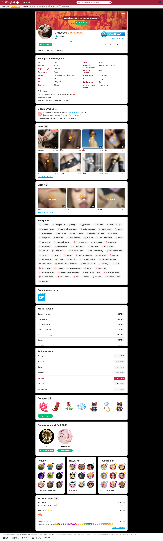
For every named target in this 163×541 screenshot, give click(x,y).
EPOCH (44, 534)
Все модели (5, 6)
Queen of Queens (73, 112)
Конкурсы (54, 6)
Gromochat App (67, 6)
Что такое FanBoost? (118, 38)
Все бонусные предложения (39, 6)
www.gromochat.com (25, 534)
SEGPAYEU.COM (51, 534)
